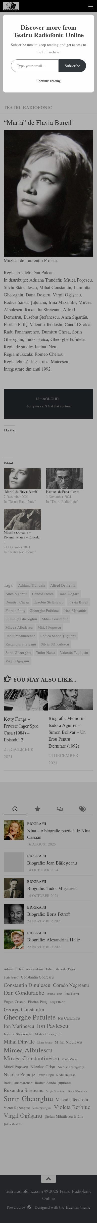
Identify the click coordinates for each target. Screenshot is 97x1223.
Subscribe (72, 65)
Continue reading (49, 80)
